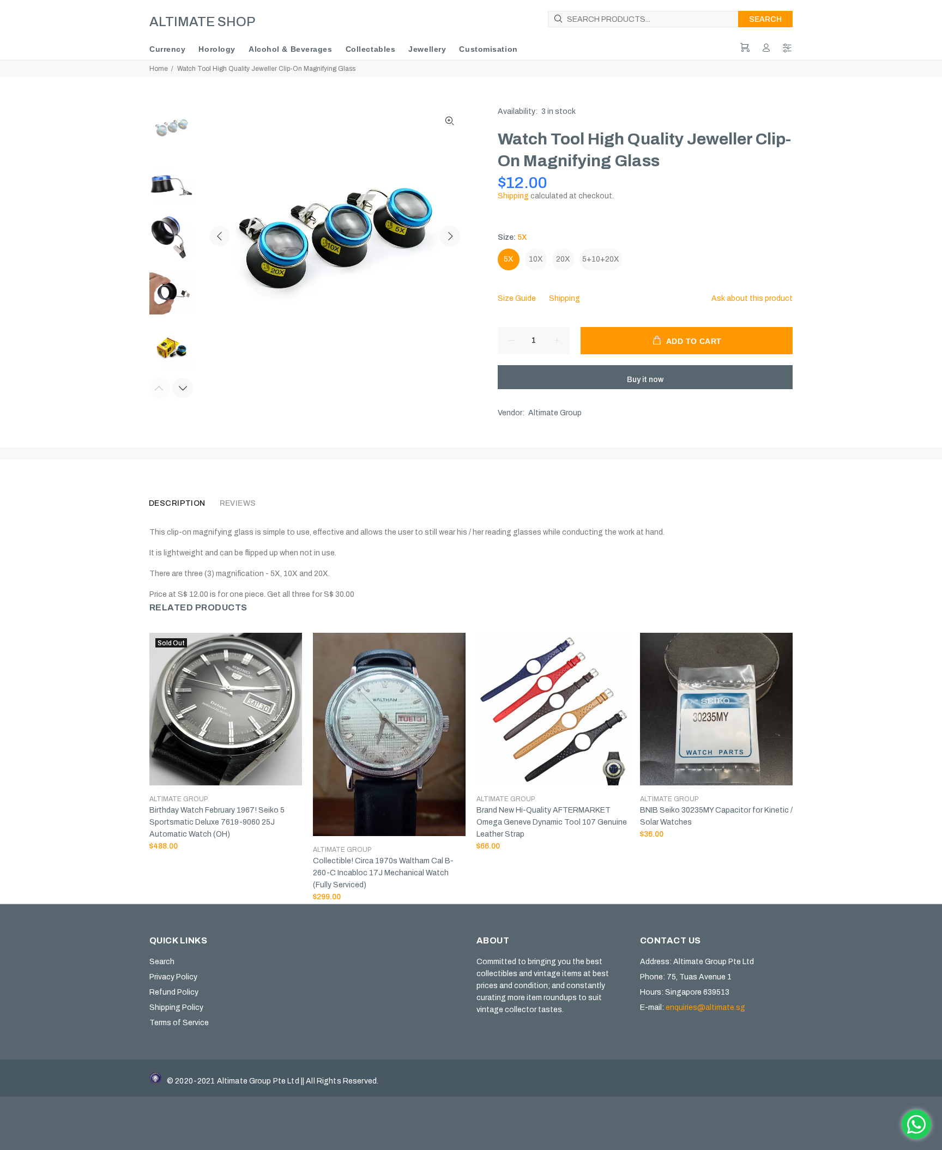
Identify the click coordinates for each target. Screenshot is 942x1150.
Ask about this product (752, 298)
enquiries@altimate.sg (705, 1007)
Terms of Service (179, 1023)
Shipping (513, 196)
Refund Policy (173, 992)
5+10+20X (600, 259)
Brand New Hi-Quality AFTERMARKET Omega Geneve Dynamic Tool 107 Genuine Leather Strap (551, 822)
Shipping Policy (176, 1007)
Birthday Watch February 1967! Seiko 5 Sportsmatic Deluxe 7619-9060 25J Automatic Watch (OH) (217, 822)
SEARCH (765, 19)
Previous (219, 236)
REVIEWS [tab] (238, 503)
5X (509, 259)
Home (158, 68)
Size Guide (517, 298)
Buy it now (645, 380)
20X (563, 259)
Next (449, 236)
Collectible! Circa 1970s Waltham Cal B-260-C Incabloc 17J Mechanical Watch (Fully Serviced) (383, 873)
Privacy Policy (173, 977)
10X (536, 259)
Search (161, 962)
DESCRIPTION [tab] (177, 503)
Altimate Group (555, 413)
